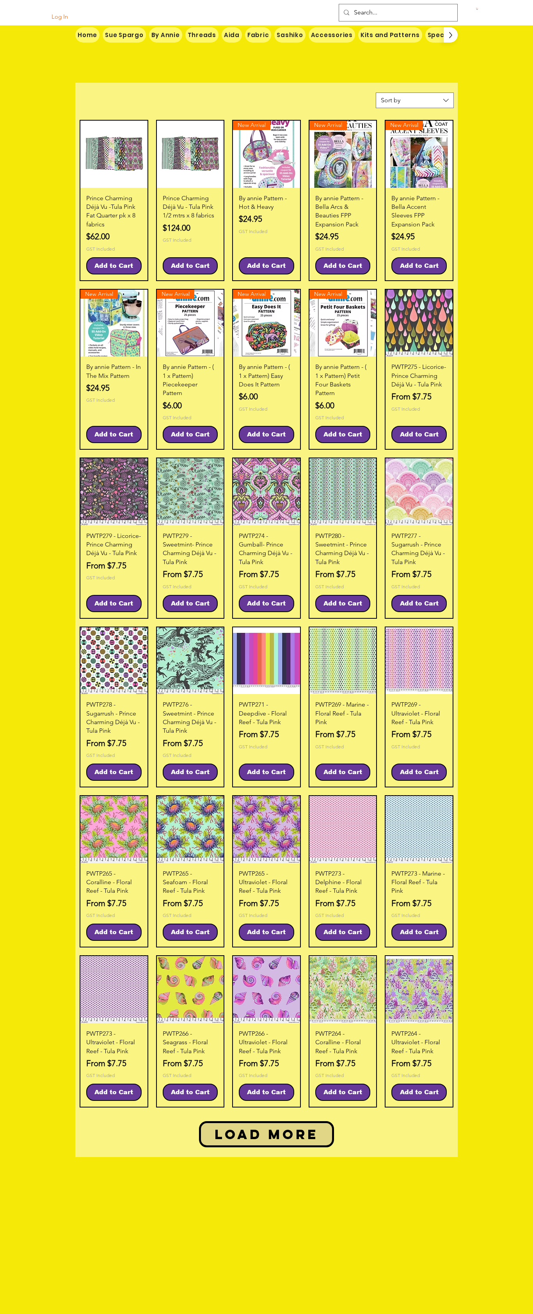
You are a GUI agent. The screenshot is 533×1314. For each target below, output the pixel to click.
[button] (477, 9)
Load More (266, 1134)
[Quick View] (113, 154)
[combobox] (415, 100)
